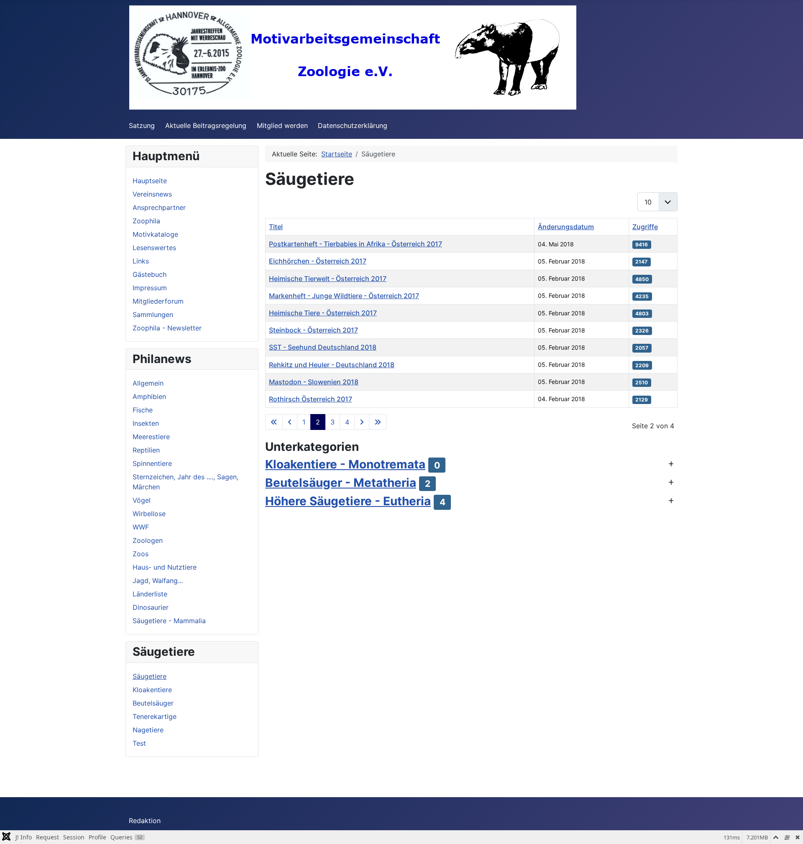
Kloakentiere (152, 689)
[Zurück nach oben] (788, 828)
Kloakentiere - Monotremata (345, 464)
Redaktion (145, 820)
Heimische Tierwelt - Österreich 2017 (327, 278)
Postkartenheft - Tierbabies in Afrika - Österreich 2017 (355, 244)
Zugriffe (645, 227)
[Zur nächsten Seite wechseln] (361, 422)
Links (141, 261)
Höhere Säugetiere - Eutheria (348, 501)
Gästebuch (149, 274)
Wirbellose (149, 513)
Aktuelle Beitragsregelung (205, 125)
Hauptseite (150, 180)
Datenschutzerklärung (352, 125)
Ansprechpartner (159, 207)
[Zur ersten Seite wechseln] (274, 422)
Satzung (142, 125)
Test (139, 743)
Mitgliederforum (158, 301)
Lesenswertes (154, 247)
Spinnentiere (152, 463)
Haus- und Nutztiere (165, 567)
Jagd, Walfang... (158, 580)
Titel (276, 227)
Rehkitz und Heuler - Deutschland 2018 (331, 365)
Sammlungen (153, 314)
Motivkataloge (155, 234)
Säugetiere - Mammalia (169, 620)
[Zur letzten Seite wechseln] (377, 422)
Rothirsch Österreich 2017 (310, 399)
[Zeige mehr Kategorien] (671, 464)
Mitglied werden (282, 125)
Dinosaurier (151, 607)
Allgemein (148, 383)
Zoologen (148, 540)
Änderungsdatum (566, 227)
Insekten (146, 423)
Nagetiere (148, 730)
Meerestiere (151, 436)
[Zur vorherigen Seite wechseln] (289, 422)
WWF (141, 527)
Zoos (140, 554)
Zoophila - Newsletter (167, 328)
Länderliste (150, 594)
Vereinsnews (152, 194)
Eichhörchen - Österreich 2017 (317, 261)
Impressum (150, 288)
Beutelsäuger (153, 703)
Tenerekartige (154, 716)
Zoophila (146, 221)
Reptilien (146, 450)
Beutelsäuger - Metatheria (340, 483)
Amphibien (149, 396)
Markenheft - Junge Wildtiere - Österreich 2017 (344, 296)
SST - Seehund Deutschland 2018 (322, 347)
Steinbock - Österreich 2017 (313, 330)
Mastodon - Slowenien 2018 (313, 382)
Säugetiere (149, 676)
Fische (143, 410)
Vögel (142, 500)
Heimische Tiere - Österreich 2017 (323, 313)
